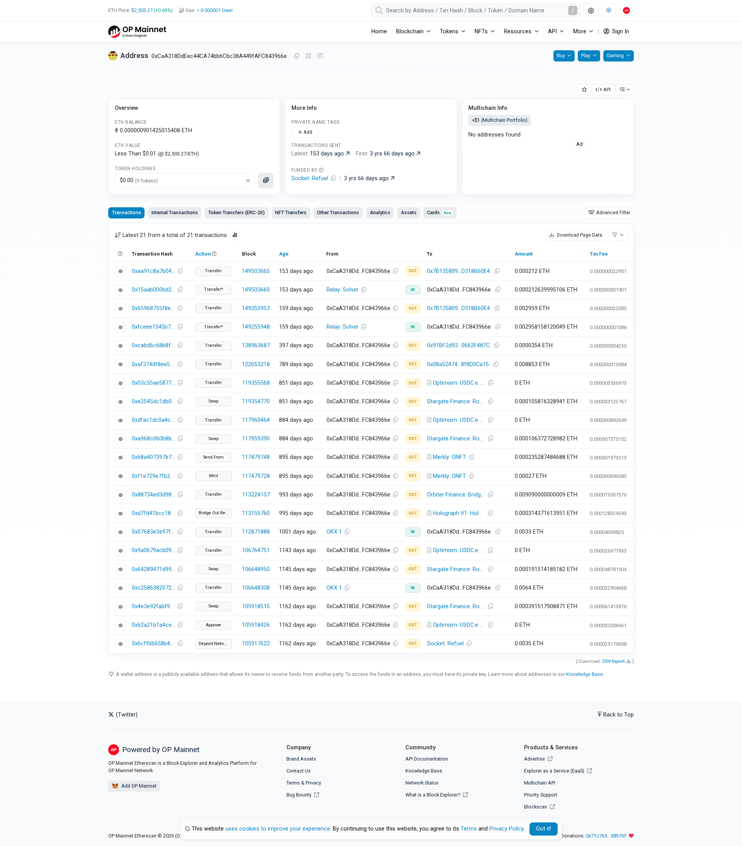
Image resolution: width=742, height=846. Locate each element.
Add (307, 132)
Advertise (535, 759)
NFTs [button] (481, 31)
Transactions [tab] (126, 212)
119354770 (256, 401)
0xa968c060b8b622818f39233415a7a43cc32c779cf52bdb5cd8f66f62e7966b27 (153, 438)
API (607, 89)
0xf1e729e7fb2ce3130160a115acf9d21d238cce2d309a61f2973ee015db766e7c (153, 476)
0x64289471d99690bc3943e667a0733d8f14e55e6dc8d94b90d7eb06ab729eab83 (153, 569)
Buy (561, 55)
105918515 (256, 606)
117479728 (256, 476)
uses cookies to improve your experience (277, 829)
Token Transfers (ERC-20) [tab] (236, 212)
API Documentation (426, 759)
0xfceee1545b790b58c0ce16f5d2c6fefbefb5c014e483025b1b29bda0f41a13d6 (153, 327)
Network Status (422, 783)
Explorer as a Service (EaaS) (554, 771)
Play (585, 55)
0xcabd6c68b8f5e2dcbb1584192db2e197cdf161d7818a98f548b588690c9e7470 (153, 345)
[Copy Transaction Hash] (180, 271)
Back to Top (618, 714)
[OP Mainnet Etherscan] (137, 31)
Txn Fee (599, 254)
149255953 (256, 308)
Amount (524, 254)
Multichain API (539, 783)
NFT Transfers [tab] (290, 212)
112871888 (256, 532)
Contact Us (298, 771)
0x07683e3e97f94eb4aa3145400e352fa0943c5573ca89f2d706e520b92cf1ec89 (153, 532)
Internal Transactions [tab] (174, 212)
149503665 (256, 271)
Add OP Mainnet (138, 786)
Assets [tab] (409, 212)
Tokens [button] (449, 31)
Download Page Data (579, 235)
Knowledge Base (584, 674)
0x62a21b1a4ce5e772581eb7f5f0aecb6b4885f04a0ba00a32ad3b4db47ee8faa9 (153, 625)
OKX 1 (334, 532)
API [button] (552, 31)
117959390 (256, 438)
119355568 (256, 383)
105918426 (256, 625)
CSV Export (613, 661)
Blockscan (536, 807)
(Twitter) (126, 714)
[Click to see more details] (266, 180)
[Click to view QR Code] (308, 56)
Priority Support (540, 795)
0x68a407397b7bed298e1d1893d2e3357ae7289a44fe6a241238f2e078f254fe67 (153, 457)
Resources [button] (517, 31)
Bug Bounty (298, 795)
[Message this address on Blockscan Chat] (320, 56)
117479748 (256, 457)
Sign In (620, 31)
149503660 (256, 290)
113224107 (256, 494)
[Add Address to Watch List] (584, 90)
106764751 (256, 550)
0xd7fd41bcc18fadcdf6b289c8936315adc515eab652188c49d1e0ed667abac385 (153, 513)
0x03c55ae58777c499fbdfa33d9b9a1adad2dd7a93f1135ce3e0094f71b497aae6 (153, 383)
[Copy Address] (296, 56)
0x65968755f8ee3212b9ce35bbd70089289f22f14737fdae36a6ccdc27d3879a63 (153, 308)
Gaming (615, 55)
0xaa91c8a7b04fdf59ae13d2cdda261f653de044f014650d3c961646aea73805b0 (153, 271)
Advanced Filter (612, 212)
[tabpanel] (371, 438)
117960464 (256, 420)
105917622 (256, 643)
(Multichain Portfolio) (500, 120)
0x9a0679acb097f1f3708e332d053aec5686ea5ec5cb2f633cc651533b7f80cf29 (153, 550)
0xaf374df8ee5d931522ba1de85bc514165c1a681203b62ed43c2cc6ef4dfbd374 (153, 364)
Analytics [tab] (380, 212)
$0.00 (139, 180)
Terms (293, 783)
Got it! (543, 829)
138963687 (256, 345)
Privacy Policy (506, 829)
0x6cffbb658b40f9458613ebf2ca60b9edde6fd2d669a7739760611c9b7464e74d (153, 643)
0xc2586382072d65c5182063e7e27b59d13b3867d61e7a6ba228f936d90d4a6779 (153, 588)
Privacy (313, 783)
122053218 (256, 364)
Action (203, 254)
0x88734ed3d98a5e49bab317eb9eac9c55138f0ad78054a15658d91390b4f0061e (153, 494)
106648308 (256, 588)
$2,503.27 (142, 10)
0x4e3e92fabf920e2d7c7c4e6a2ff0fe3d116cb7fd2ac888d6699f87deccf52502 (153, 606)
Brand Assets (301, 759)
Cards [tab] (439, 212)
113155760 (256, 513)
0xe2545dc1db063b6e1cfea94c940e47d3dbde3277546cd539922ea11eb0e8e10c (153, 401)
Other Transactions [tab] (338, 212)
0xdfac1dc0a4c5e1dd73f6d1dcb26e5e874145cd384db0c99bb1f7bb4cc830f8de (153, 420)
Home (379, 31)
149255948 (256, 327)
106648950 (256, 569)
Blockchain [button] (410, 31)
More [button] (579, 31)
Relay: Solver (343, 290)
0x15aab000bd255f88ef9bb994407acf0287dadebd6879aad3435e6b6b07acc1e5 (153, 290)
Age (284, 254)
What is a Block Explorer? (433, 795)
